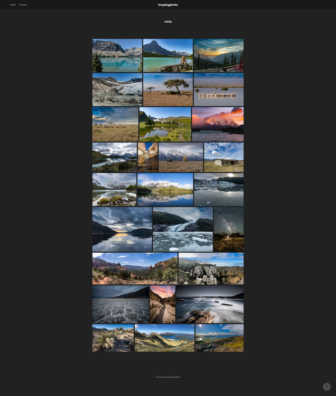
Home (13, 4)
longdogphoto (168, 5)
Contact (23, 4)
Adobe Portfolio (173, 377)
